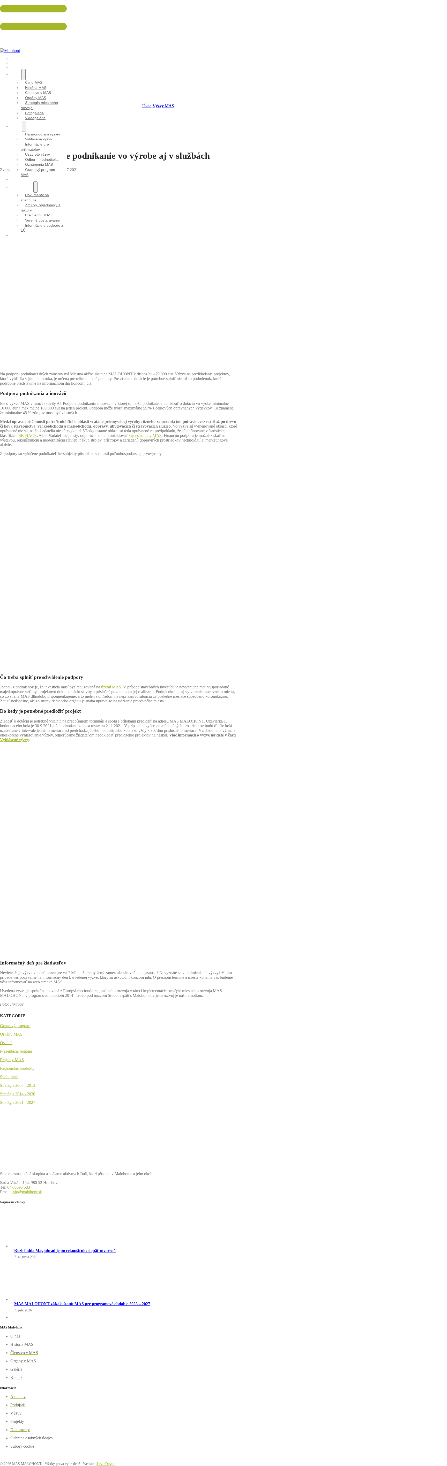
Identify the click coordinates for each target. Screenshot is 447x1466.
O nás (15, 74)
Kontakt (18, 235)
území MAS (111, 687)
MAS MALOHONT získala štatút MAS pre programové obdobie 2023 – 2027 (82, 1304)
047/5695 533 (10, 17)
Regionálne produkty (17, 1068)
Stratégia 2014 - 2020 (17, 1094)
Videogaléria (35, 118)
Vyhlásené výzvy (14, 740)
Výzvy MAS (163, 106)
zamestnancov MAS (145, 435)
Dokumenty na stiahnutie (35, 197)
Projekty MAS (12, 1060)
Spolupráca (9, 1077)
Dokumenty (21, 187)
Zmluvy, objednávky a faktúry (41, 207)
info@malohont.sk (13, 35)
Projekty (19, 179)
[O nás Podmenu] (23, 74)
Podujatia (20, 67)
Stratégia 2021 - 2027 (17, 1102)
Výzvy (16, 126)
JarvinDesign (105, 1464)
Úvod (147, 106)
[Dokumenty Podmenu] (35, 187)
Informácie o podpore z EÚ (42, 228)
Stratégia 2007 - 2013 (17, 1085)
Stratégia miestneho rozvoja (39, 105)
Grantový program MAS (38, 172)
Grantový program (15, 1025)
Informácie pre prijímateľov (35, 146)
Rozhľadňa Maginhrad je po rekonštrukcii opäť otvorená (65, 1250)
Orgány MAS (11, 1034)
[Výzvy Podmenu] (24, 126)
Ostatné (6, 1042)
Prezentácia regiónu (16, 1051)
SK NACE (28, 435)
